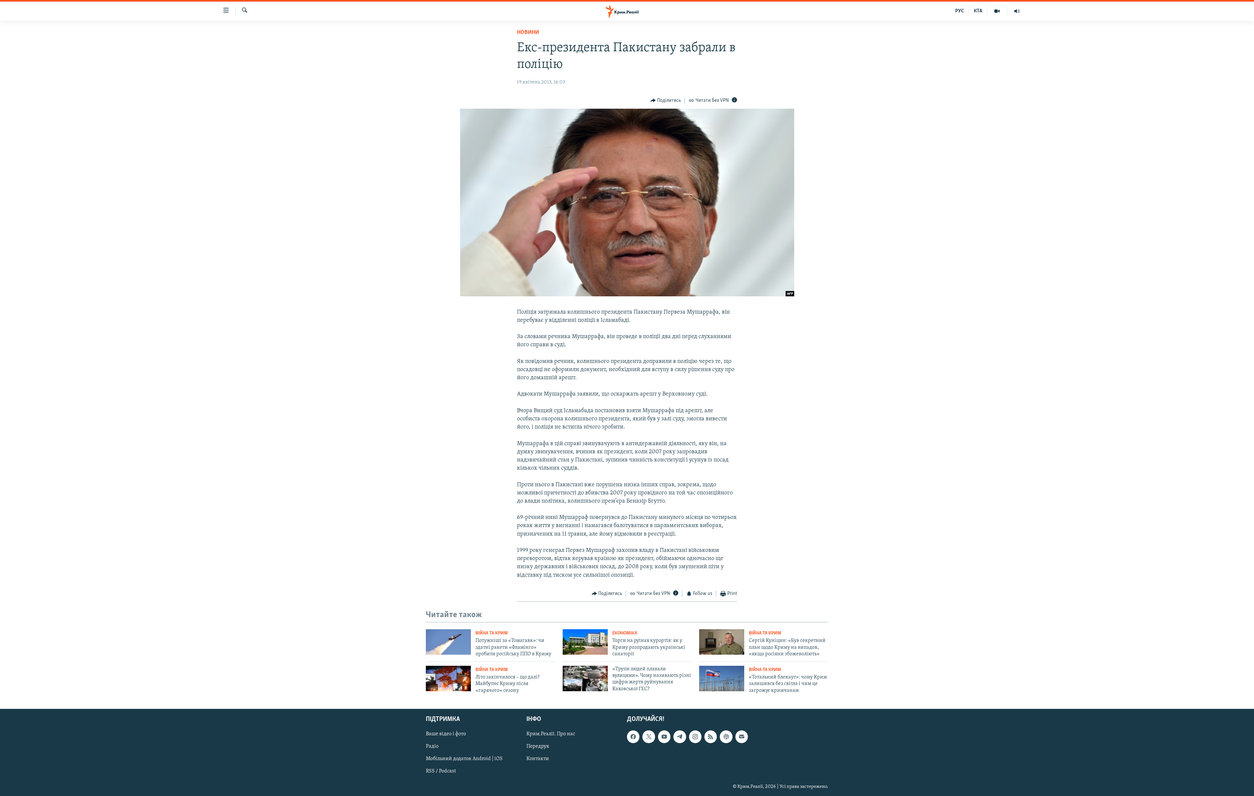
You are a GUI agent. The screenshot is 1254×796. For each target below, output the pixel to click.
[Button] (666, 100)
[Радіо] (1017, 11)
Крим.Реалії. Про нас (550, 734)
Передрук (537, 746)
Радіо (432, 746)
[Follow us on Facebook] (633, 736)
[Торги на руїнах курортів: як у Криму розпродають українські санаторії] (585, 642)
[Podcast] (726, 736)
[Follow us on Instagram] (695, 736)
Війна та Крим (491, 633)
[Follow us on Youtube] (664, 736)
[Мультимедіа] (997, 11)
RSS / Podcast (441, 771)
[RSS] (710, 736)
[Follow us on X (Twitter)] (648, 736)
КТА (978, 11)
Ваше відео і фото (446, 734)
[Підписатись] (741, 736)
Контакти (537, 758)
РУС (959, 11)
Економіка (624, 633)
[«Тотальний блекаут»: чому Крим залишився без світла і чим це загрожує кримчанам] (721, 678)
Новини (528, 33)
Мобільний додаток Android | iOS (464, 758)
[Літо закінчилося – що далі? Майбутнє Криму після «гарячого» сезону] (448, 678)
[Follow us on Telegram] (679, 736)
